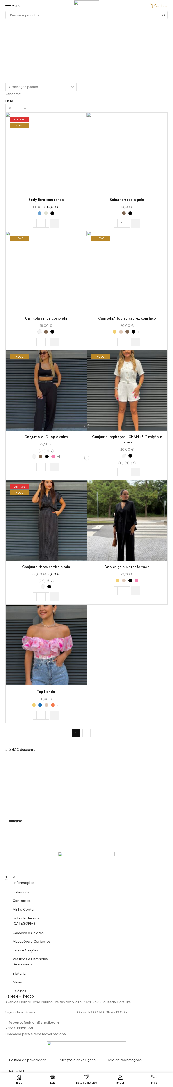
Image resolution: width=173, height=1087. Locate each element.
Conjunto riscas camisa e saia (46, 567)
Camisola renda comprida (46, 318)
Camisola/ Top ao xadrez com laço (127, 318)
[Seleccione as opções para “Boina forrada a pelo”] (135, 223)
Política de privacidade (28, 1059)
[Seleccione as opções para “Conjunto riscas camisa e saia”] (54, 596)
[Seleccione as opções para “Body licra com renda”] (54, 223)
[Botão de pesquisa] (163, 15)
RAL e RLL (17, 1071)
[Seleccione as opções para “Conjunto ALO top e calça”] (54, 467)
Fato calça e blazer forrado (127, 567)
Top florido (46, 691)
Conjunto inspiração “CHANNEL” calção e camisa (127, 439)
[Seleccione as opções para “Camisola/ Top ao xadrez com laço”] (135, 342)
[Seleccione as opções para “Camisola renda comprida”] (54, 342)
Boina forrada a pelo (127, 199)
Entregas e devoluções (77, 1059)
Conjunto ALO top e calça (46, 436)
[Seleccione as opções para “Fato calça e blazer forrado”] (135, 590)
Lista (9, 101)
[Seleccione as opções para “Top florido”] (54, 715)
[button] (20, 749)
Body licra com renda (46, 199)
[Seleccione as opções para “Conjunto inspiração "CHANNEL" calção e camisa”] (135, 472)
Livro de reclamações (124, 1059)
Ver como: (13, 94)
